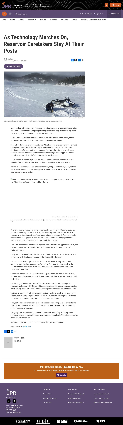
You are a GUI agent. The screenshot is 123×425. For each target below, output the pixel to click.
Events (43, 20)
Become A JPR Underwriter (76, 394)
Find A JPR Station (99, 389)
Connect (64, 20)
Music (12, 20)
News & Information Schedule (103, 402)
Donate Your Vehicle (74, 398)
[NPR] (43, 421)
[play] (4, 14)
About (74, 20)
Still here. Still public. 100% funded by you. (61, 366)
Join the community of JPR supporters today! (74, 370)
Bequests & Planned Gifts (76, 402)
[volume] (10, 14)
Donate (116, 5)
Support (53, 20)
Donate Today (72, 389)
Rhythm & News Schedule (101, 398)
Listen (21, 20)
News (4, 20)
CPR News (27, 327)
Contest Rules (47, 402)
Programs (32, 20)
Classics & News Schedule (101, 394)
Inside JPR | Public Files (50, 398)
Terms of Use (47, 394)
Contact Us (46, 389)
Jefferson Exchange (97, 20)
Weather (84, 20)
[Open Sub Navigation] (7, 20)
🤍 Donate (61, 375)
